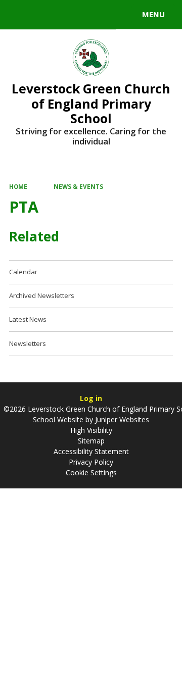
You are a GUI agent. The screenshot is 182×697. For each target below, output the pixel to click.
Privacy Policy (91, 462)
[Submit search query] (123, 13)
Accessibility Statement (91, 451)
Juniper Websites (121, 419)
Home (18, 186)
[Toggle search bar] (19, 14)
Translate (84, 16)
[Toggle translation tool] (44, 14)
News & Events (78, 186)
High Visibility (91, 430)
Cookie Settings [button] (91, 472)
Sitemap (91, 440)
